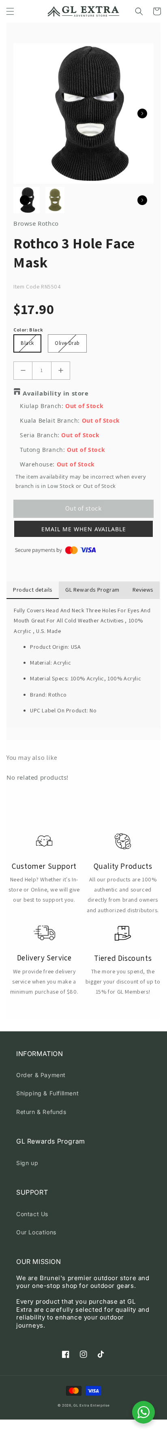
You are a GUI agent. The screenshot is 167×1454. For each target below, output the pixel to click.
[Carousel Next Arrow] (142, 113)
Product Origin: (50, 646)
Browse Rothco (36, 223)
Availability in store (56, 393)
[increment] (60, 370)
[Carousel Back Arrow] (25, 200)
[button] (10, 11)
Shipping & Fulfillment (47, 1093)
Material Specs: (50, 678)
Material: (42, 662)
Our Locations (36, 1232)
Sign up (27, 1162)
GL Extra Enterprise (91, 1405)
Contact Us (32, 1213)
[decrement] (23, 370)
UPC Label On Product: (60, 710)
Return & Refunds (41, 1111)
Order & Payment (41, 1074)
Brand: (39, 694)
